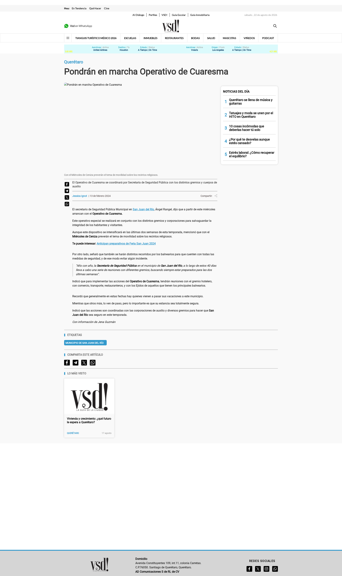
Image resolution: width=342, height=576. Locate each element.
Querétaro (73, 433)
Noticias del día (236, 91)
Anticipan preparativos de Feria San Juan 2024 (126, 243)
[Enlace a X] (258, 569)
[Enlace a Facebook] (249, 569)
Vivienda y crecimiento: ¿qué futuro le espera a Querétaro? (89, 420)
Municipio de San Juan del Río (85, 342)
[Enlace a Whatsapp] (275, 569)
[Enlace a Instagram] (266, 569)
